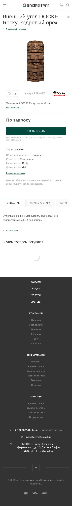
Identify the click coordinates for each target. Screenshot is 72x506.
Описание (13, 203)
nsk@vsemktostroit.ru (38, 437)
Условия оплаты (36, 366)
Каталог (36, 282)
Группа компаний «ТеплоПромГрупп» (34, 480)
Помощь (36, 396)
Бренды (36, 302)
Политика (36, 385)
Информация (36, 355)
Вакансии (36, 329)
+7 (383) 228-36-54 (26, 430)
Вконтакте (36, 467)
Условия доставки (36, 371)
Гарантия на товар (36, 375)
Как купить (36, 343)
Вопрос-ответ (36, 417)
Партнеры (36, 320)
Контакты (36, 334)
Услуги (36, 295)
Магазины (36, 361)
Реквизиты (36, 380)
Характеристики (40, 203)
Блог (36, 339)
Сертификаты (36, 325)
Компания (36, 313)
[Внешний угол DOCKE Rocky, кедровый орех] (36, 61)
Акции (36, 288)
